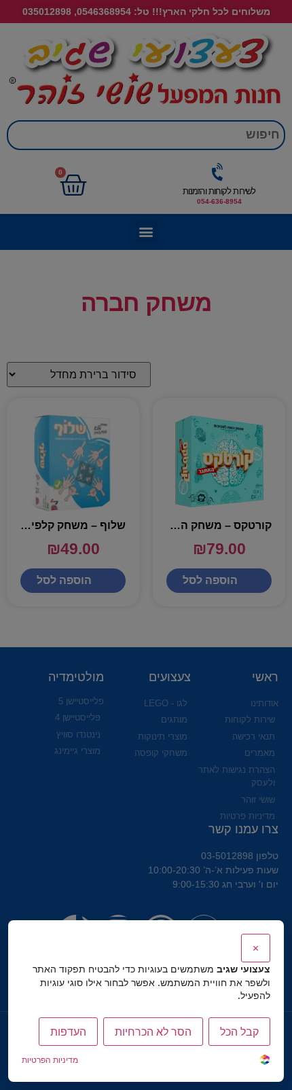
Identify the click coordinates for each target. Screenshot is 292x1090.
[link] (264, 1061)
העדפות (68, 1031)
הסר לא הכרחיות (153, 1031)
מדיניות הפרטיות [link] (50, 1060)
